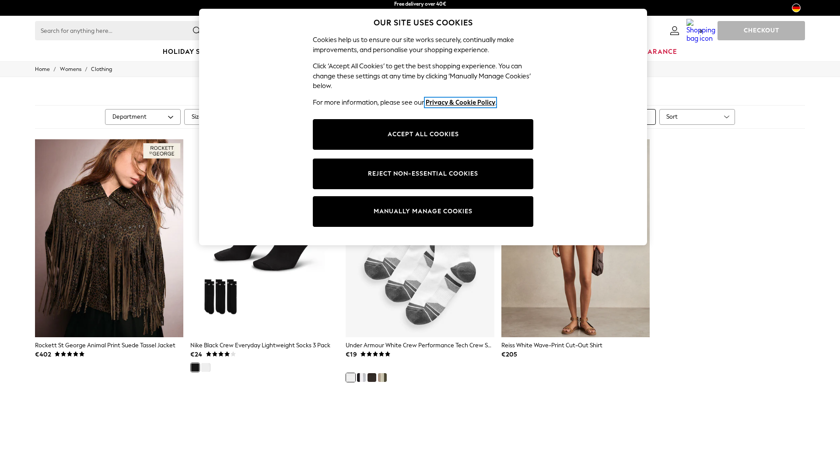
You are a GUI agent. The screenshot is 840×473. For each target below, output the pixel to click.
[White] (205, 367)
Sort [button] (672, 116)
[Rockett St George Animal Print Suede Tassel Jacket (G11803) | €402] (109, 238)
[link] (674, 30)
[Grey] (361, 377)
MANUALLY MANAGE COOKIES (423, 211)
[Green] (382, 377)
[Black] (195, 367)
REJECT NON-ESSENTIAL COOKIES (423, 173)
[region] (423, 127)
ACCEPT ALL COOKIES (423, 134)
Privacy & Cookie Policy (460, 102)
